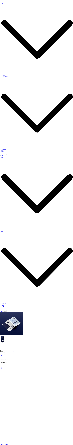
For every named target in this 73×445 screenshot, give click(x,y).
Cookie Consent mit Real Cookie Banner (4, 444)
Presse (2, 367)
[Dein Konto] (0, 308)
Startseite (1, 311)
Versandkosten (12, 351)
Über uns (2, 150)
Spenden (10, 347)
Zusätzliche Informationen (3, 355)
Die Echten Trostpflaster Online (5, 76)
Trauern (2, 231)
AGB (1, 368)
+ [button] (0, 353)
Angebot (2, 3)
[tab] (37, 355)
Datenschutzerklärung (3, 369)
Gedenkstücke (4, 75)
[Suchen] (6, 154)
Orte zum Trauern (4, 149)
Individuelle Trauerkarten (5, 230)
